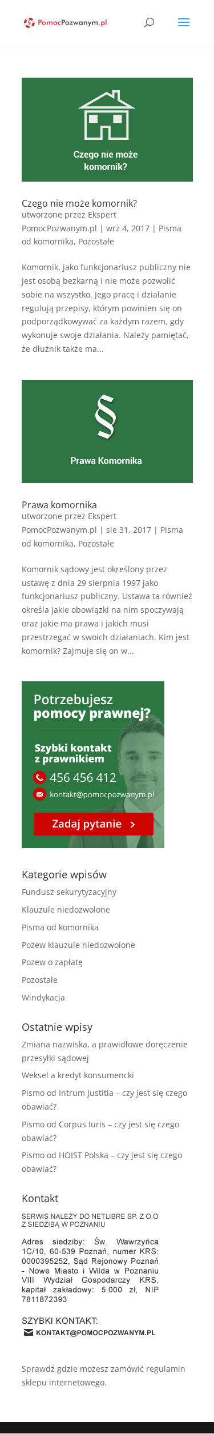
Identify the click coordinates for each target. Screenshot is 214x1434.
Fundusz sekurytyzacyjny (69, 891)
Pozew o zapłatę (52, 962)
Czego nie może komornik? (79, 203)
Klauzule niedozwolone (66, 909)
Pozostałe (96, 241)
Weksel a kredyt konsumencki (78, 1075)
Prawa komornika (59, 505)
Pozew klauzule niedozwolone (78, 944)
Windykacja (43, 997)
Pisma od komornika (60, 927)
